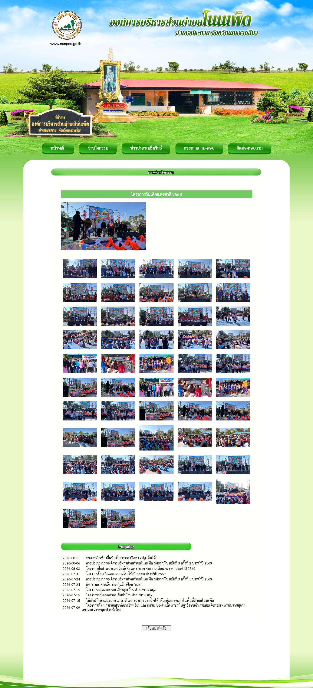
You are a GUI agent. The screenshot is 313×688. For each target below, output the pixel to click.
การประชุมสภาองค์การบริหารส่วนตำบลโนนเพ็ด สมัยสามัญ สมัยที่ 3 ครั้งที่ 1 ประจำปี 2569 (149, 579)
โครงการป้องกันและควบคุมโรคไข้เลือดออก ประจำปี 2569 (126, 573)
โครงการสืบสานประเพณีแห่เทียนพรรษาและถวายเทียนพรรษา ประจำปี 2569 (140, 568)
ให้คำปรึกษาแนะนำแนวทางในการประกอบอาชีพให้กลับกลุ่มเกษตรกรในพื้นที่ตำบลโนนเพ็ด (150, 600)
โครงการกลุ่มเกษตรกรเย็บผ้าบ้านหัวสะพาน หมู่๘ (120, 595)
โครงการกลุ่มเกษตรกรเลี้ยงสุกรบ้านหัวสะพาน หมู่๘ (121, 589)
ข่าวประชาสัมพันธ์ (146, 148)
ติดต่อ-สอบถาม (250, 148)
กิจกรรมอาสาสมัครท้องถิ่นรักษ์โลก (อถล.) (114, 584)
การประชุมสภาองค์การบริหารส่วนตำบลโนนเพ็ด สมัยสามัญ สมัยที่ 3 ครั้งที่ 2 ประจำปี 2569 (149, 563)
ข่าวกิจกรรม (98, 148)
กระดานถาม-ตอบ (199, 148)
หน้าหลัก (58, 148)
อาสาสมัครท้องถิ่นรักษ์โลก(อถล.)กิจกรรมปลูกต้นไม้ (121, 558)
